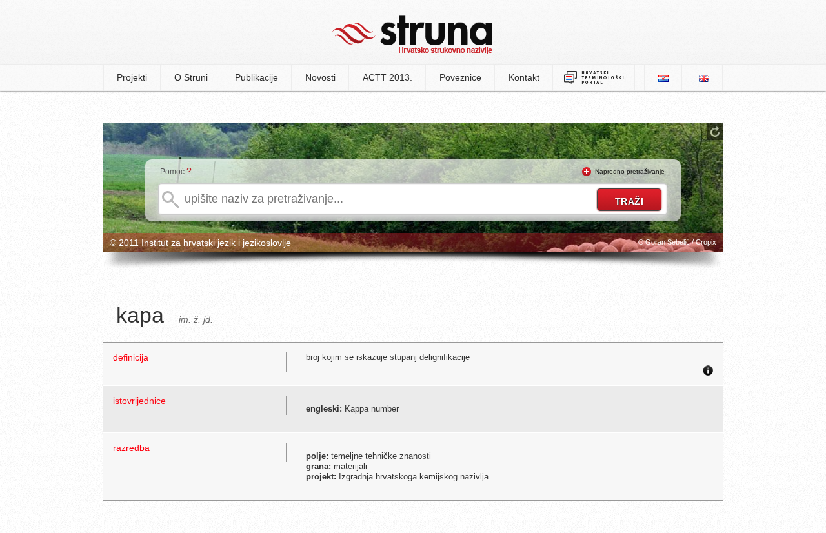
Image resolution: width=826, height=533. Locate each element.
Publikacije (256, 77)
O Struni (191, 77)
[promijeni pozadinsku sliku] (715, 131)
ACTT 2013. (387, 77)
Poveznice (460, 77)
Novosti (320, 77)
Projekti (132, 77)
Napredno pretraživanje (630, 171)
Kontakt (524, 77)
